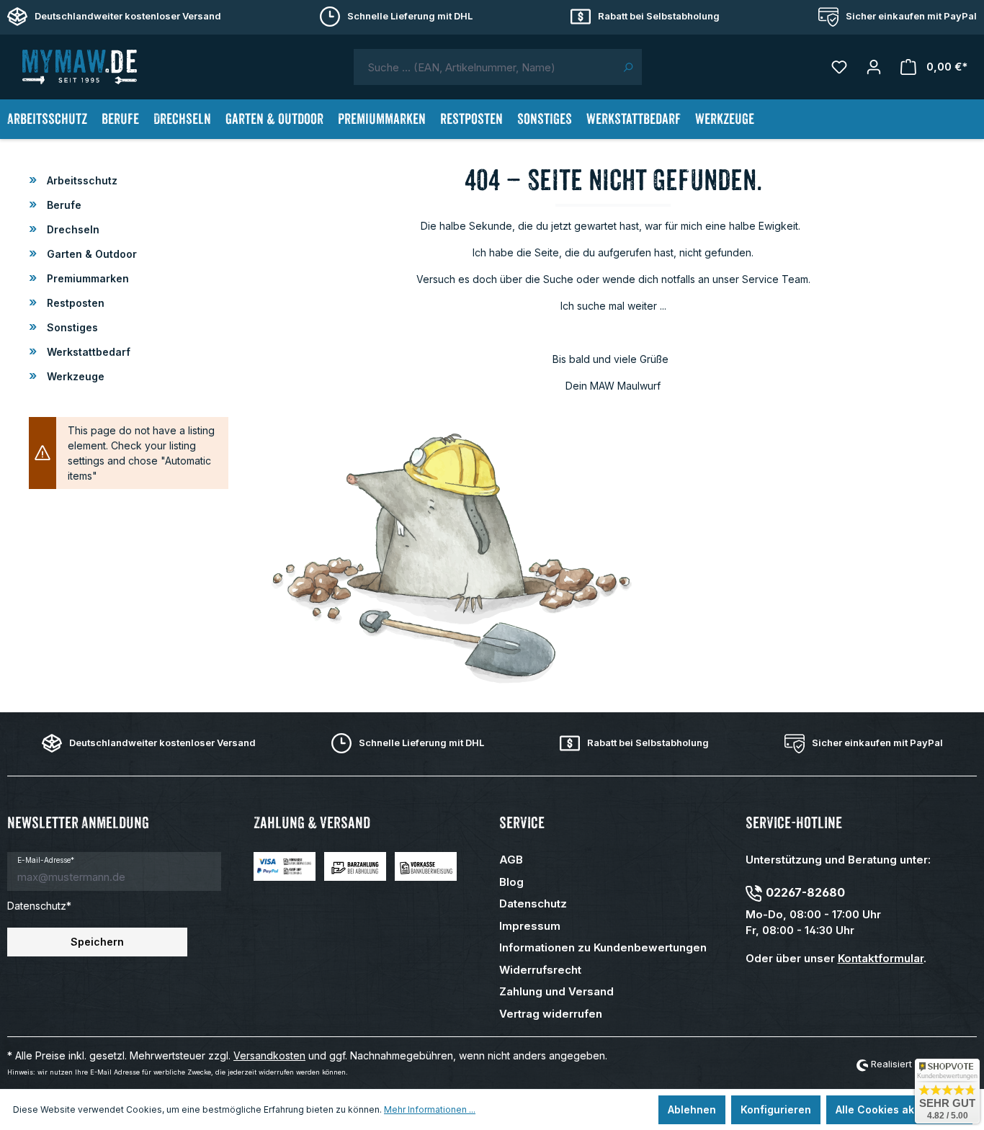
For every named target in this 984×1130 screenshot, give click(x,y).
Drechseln (71, 229)
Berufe (62, 205)
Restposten (74, 303)
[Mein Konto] (873, 67)
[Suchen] (628, 67)
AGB (511, 859)
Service (522, 823)
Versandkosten (269, 1055)
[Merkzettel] (839, 67)
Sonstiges (71, 327)
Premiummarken (86, 278)
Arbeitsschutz (80, 180)
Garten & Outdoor (90, 254)
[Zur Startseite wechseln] (79, 67)
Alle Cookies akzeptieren (899, 1109)
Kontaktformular (880, 958)
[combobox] (484, 67)
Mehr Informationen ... (429, 1109)
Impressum (529, 926)
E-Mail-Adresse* (45, 860)
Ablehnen (692, 1109)
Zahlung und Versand (556, 991)
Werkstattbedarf (87, 352)
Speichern (97, 942)
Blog (511, 882)
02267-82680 (805, 892)
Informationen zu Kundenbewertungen (603, 947)
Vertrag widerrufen (550, 1014)
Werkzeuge (74, 376)
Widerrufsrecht (540, 970)
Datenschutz (533, 903)
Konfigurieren (776, 1109)
